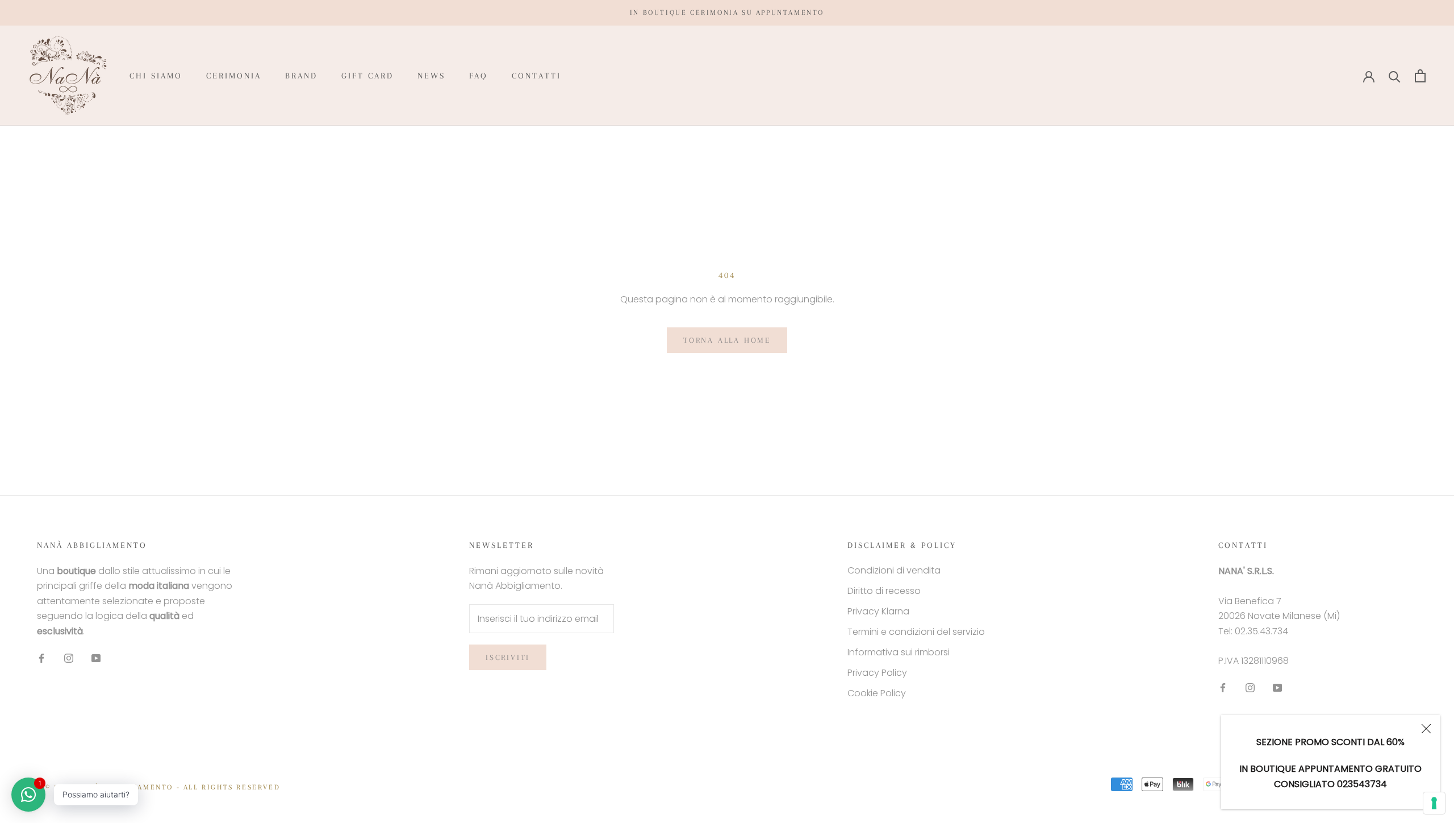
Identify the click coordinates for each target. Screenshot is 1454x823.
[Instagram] (68, 657)
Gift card (367, 75)
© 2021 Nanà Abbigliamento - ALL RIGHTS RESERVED (162, 787)
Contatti (536, 75)
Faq (478, 75)
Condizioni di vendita (894, 570)
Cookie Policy (876, 693)
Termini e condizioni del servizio (916, 631)
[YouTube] (96, 657)
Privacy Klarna (878, 611)
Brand (301, 75)
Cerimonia (233, 75)
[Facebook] (41, 657)
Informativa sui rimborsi (898, 652)
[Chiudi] (1426, 729)
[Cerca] (1395, 76)
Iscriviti (508, 657)
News (431, 75)
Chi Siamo (155, 75)
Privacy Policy (877, 672)
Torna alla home (727, 340)
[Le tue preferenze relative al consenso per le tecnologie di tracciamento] (1434, 803)
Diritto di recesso (884, 590)
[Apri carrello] (1420, 75)
